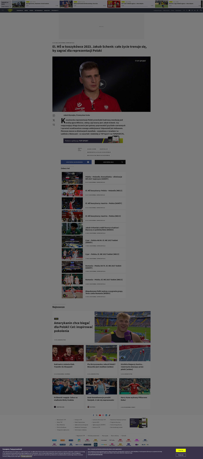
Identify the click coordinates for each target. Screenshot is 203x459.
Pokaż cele (180, 455)
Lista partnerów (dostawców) (95, 454)
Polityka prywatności (26, 456)
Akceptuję (180, 450)
